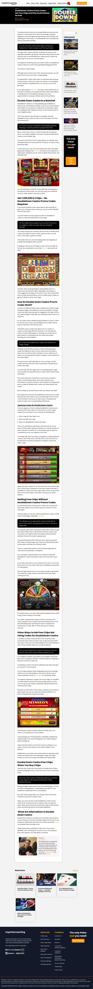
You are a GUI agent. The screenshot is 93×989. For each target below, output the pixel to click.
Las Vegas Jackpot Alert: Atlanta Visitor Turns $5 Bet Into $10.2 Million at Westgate (70, 111)
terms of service (19, 981)
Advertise (57, 939)
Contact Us (58, 936)
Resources (43, 3)
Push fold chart (45, 939)
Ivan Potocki (20, 18)
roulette (36, 151)
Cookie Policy (58, 966)
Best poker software (46, 954)
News (28, 3)
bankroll (44, 248)
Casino (17, 8)
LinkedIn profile (49, 852)
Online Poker (52, 3)
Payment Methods (46, 961)
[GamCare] (9, 953)
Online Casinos (62, 3)
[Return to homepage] (9, 3)
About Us (57, 942)
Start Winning (82, 3)
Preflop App (44, 936)
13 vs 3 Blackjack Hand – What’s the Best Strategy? (67, 889)
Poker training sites (46, 958)
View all (75, 870)
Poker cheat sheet (46, 942)
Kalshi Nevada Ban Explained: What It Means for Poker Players (71, 52)
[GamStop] (20, 953)
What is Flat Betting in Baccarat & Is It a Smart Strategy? (25, 915)
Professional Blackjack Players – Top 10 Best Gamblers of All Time (45, 890)
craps (56, 822)
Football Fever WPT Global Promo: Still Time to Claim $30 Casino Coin (71, 73)
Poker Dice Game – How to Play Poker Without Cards (25, 889)
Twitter (48, 854)
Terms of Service (59, 963)
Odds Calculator (45, 946)
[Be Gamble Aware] (14, 949)
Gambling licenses (46, 964)
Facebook (41, 516)
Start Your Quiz (71, 161)
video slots (33, 90)
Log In (73, 3)
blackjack (38, 675)
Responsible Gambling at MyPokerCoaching (60, 958)
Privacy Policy (58, 970)
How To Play (35, 3)
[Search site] (89, 3)
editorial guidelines (68, 981)
